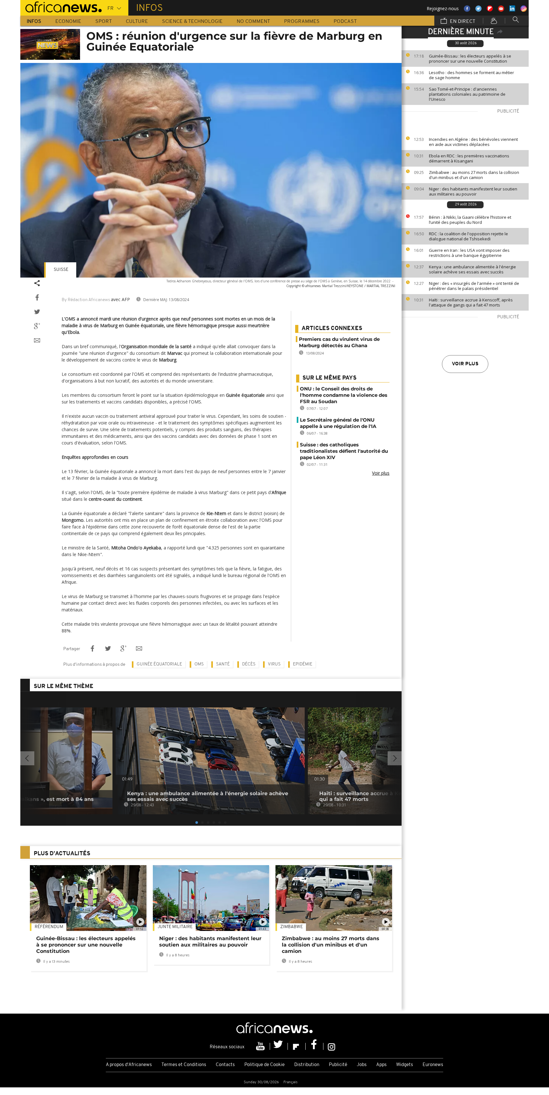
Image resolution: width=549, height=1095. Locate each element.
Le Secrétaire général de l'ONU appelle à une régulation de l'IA (338, 423)
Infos (34, 21)
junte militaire (175, 927)
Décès (248, 664)
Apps (381, 1065)
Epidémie (302, 664)
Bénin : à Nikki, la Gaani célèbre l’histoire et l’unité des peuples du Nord (470, 220)
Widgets (404, 1065)
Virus (274, 664)
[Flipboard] (297, 1046)
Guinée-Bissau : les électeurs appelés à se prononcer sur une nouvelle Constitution (470, 58)
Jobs (362, 1065)
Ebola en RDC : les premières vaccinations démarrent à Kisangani (469, 158)
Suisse (61, 269)
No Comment (253, 21)
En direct (462, 21)
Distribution (306, 1065)
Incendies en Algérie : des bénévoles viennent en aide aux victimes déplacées (473, 142)
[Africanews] (61, 6)
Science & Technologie (192, 21)
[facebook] (314, 1046)
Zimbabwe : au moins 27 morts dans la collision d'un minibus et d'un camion (474, 175)
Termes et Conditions (183, 1065)
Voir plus (465, 364)
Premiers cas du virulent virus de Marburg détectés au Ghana (339, 342)
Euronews (433, 1065)
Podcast (345, 21)
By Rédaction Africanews (86, 300)
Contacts (225, 1065)
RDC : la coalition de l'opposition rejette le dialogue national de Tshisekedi (468, 236)
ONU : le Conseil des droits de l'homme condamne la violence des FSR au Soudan (343, 395)
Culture (137, 21)
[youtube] (261, 1046)
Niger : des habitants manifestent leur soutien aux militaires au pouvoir (473, 191)
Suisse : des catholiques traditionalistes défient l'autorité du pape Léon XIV (344, 451)
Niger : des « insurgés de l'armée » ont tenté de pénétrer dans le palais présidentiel (474, 286)
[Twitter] (279, 1046)
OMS (199, 664)
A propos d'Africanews (129, 1065)
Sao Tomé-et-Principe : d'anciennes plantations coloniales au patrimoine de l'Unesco (467, 94)
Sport (103, 21)
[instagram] (331, 1046)
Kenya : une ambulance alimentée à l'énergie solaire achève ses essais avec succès (472, 269)
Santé (223, 664)
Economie (68, 21)
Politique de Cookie (264, 1065)
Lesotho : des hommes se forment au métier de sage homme (471, 75)
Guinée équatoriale (159, 664)
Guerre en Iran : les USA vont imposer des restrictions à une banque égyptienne (469, 253)
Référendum (49, 927)
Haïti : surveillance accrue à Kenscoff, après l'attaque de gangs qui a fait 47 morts (471, 302)
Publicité (338, 1065)
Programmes (302, 21)
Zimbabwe (291, 927)
